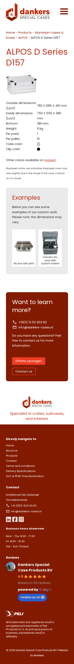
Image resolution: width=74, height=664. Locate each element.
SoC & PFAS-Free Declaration (25, 476)
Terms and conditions (20, 466)
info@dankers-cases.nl (35, 327)
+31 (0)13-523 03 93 (24, 505)
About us (11, 450)
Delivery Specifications (21, 471)
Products (25, 33)
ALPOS (23, 38)
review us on (30, 597)
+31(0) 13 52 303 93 (32, 322)
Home (10, 33)
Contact (11, 461)
